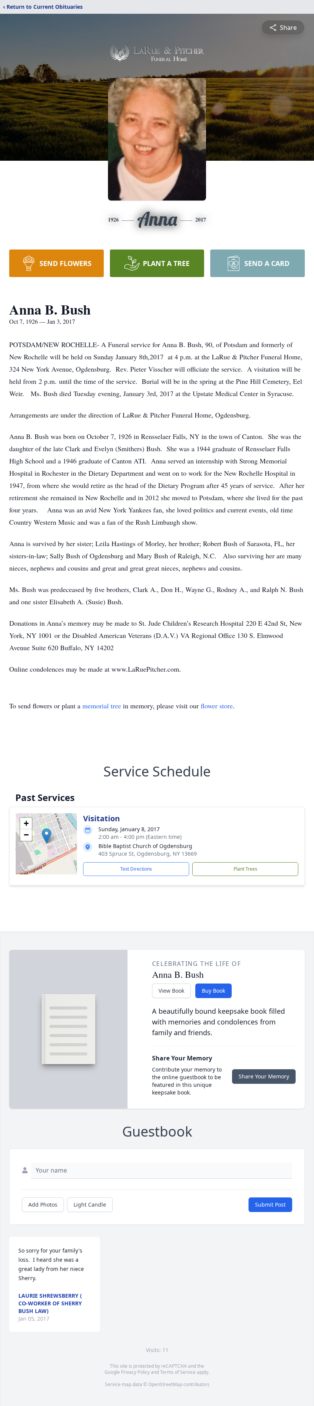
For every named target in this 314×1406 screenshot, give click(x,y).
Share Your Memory (264, 1076)
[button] (46, 836)
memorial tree (101, 705)
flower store (217, 705)
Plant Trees (245, 869)
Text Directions (136, 869)
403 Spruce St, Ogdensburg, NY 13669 (147, 853)
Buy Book (213, 990)
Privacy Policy (135, 1372)
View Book (171, 990)
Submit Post (270, 1204)
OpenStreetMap (165, 1384)
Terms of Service (178, 1372)
